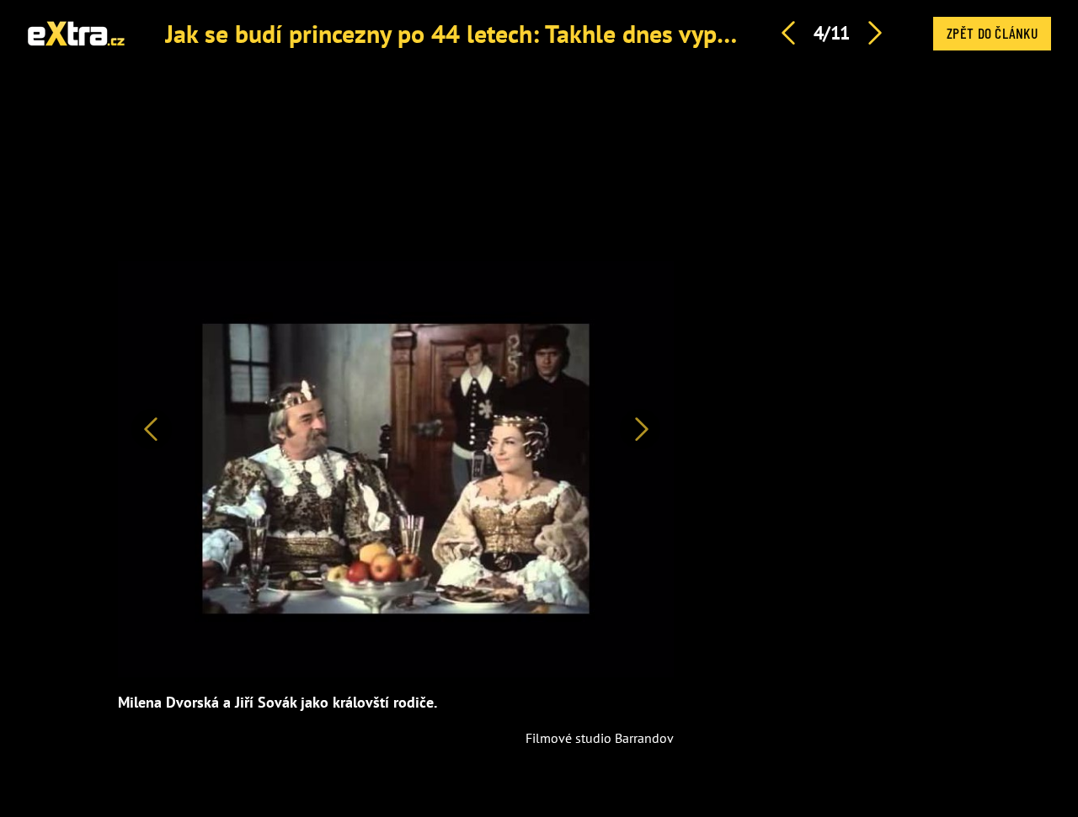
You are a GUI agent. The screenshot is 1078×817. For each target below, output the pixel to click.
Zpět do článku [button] (992, 33)
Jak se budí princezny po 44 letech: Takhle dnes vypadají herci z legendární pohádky (615, 33)
